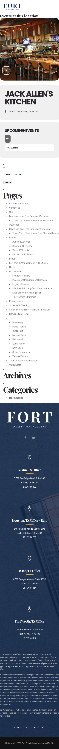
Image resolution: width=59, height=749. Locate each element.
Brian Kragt (17, 322)
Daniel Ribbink (19, 326)
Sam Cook (17, 348)
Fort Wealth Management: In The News (28, 263)
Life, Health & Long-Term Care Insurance (32, 288)
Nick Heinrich (18, 339)
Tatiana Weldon (20, 356)
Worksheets (15, 365)
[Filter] (8, 139)
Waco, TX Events (20, 250)
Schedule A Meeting (19, 305)
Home (12, 267)
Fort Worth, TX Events (23, 254)
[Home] (12, 9)
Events (12, 237)
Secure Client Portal (19, 314)
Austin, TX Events (21, 241)
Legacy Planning (20, 284)
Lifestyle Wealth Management (27, 292)
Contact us (14, 208)
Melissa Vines (19, 335)
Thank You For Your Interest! (23, 360)
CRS (11, 212)
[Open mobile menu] (53, 7)
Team (12, 318)
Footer (12, 258)
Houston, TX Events (22, 246)
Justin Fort (17, 331)
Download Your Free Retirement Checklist (30, 229)
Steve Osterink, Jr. (21, 352)
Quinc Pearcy (18, 343)
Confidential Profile (18, 203)
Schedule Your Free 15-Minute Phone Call (29, 309)
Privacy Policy (16, 301)
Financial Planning (21, 275)
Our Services (15, 271)
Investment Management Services (29, 280)
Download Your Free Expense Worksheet (29, 216)
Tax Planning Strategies (24, 297)
